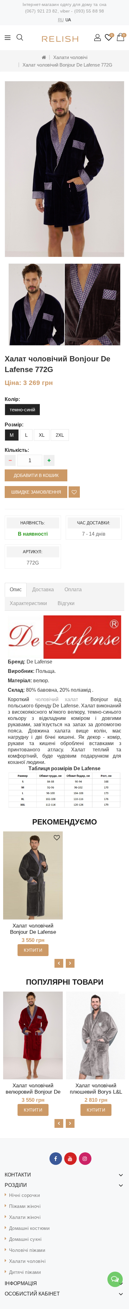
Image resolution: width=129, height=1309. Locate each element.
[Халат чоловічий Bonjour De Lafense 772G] (64, 169)
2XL (60, 435)
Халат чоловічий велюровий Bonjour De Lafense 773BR (33, 1092)
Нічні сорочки (24, 1195)
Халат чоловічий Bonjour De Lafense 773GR (33, 932)
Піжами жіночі (25, 1206)
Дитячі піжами (25, 1272)
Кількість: (17, 450)
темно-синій (22, 409)
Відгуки (66, 603)
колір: (12, 399)
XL (41, 435)
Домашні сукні (25, 1239)
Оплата (73, 589)
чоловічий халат (56, 699)
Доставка (43, 589)
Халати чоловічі (70, 57)
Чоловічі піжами (27, 1250)
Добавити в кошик (36, 475)
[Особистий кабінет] (98, 38)
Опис (16, 589)
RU (61, 20)
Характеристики (28, 603)
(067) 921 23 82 (41, 11)
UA (68, 20)
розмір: (14, 424)
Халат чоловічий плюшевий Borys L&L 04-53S (96, 1092)
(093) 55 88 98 (89, 11)
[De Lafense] (64, 637)
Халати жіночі (25, 1217)
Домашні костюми (29, 1228)
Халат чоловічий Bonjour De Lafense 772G (67, 65)
